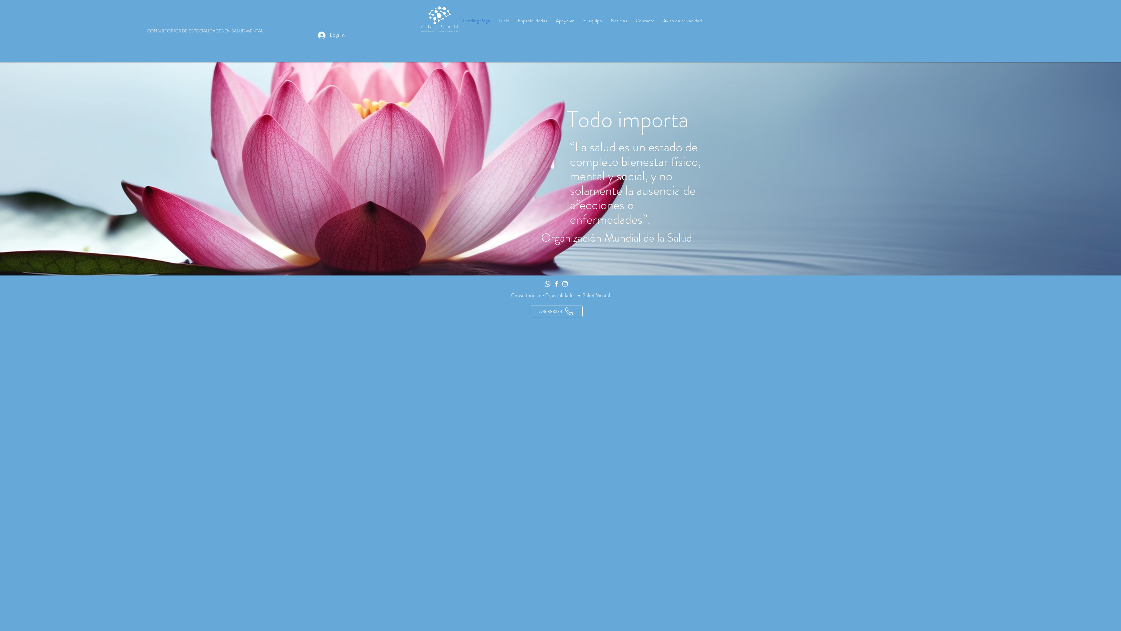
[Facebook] (556, 283)
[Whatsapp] (547, 283)
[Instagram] (565, 283)
